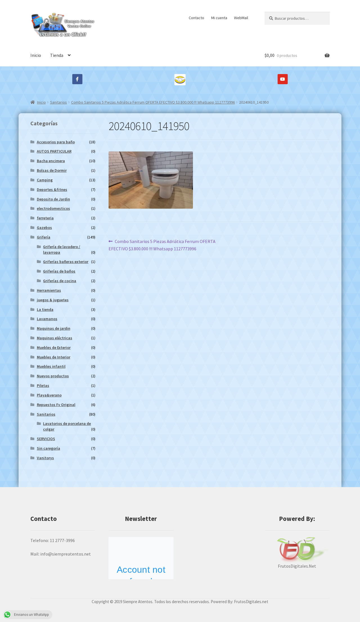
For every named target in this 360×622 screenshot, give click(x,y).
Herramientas (49, 290)
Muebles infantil (51, 366)
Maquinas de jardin (53, 328)
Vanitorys (45, 457)
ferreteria (45, 217)
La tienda (45, 309)
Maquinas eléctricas (54, 337)
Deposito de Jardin (53, 199)
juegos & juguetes (53, 299)
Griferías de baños (59, 271)
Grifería (43, 237)
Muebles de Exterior (54, 347)
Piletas (43, 385)
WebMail (241, 17)
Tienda (56, 55)
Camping (45, 179)
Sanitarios (58, 102)
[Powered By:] (297, 550)
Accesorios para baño (56, 141)
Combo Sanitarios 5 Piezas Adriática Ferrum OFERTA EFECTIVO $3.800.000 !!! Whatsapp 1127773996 (153, 102)
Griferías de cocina (59, 280)
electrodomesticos (53, 208)
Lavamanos (47, 318)
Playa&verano (49, 395)
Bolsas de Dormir (52, 170)
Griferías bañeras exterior (65, 261)
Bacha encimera (51, 160)
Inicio (35, 55)
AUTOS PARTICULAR (54, 151)
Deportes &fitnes (52, 189)
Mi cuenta (219, 17)
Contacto (196, 17)
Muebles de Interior (53, 357)
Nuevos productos (53, 375)
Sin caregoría (48, 448)
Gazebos (44, 227)
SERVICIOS (46, 438)
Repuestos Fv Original (56, 404)
